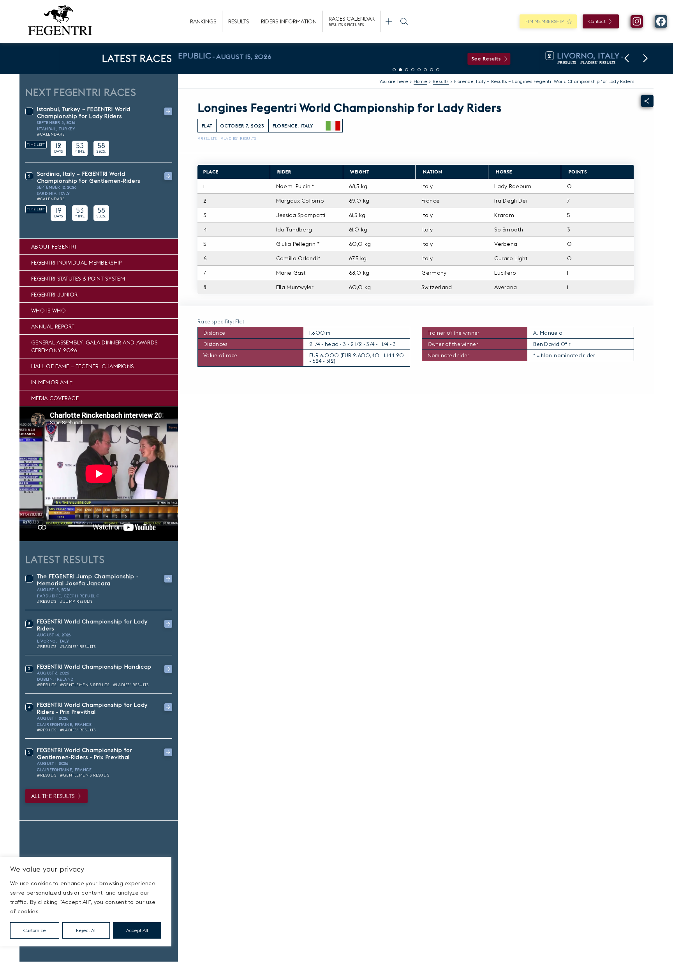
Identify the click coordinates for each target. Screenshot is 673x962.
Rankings (203, 21)
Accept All (137, 930)
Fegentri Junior (54, 294)
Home (420, 81)
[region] (85, 901)
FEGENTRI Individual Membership (76, 262)
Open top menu (388, 21)
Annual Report (53, 326)
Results (238, 21)
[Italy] (333, 125)
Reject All (86, 930)
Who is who (48, 310)
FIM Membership (544, 21)
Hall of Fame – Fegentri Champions (82, 366)
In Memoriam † (52, 382)
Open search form (404, 21)
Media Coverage (55, 398)
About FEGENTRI (53, 246)
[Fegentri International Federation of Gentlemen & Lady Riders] (60, 21)
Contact (597, 21)
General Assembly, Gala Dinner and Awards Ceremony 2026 (94, 346)
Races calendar (352, 21)
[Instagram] (637, 21)
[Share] (647, 101)
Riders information (289, 21)
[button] (626, 58)
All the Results (52, 796)
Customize (34, 930)
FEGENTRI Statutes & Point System (78, 278)
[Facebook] (661, 21)
